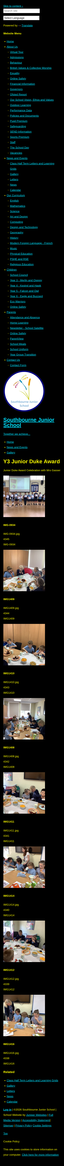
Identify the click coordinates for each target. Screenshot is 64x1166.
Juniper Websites (36, 1114)
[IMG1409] (24, 590)
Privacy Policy (23, 1125)
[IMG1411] (24, 812)
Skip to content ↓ (13, 5)
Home (10, 441)
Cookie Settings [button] (42, 1125)
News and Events (17, 447)
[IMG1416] (24, 1035)
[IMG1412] (24, 961)
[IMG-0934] (24, 516)
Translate (27, 25)
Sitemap (8, 1125)
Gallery (11, 452)
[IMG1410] (24, 664)
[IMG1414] (24, 886)
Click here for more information (40, 1154)
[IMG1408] (24, 738)
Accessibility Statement (36, 1120)
